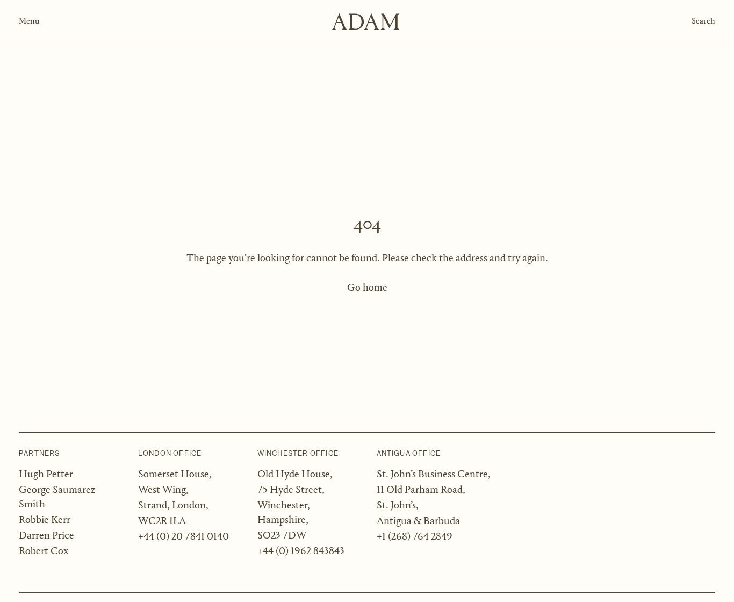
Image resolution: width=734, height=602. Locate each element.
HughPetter (46, 474)
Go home (367, 288)
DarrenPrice (46, 536)
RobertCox (43, 551)
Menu (29, 21)
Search (703, 21)
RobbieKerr (44, 520)
